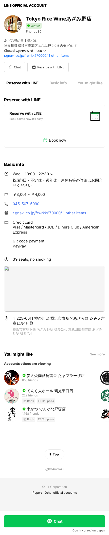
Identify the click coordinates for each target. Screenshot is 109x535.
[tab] (22, 83)
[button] (48, 67)
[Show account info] (34, 26)
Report (37, 492)
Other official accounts (61, 492)
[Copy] (31, 323)
